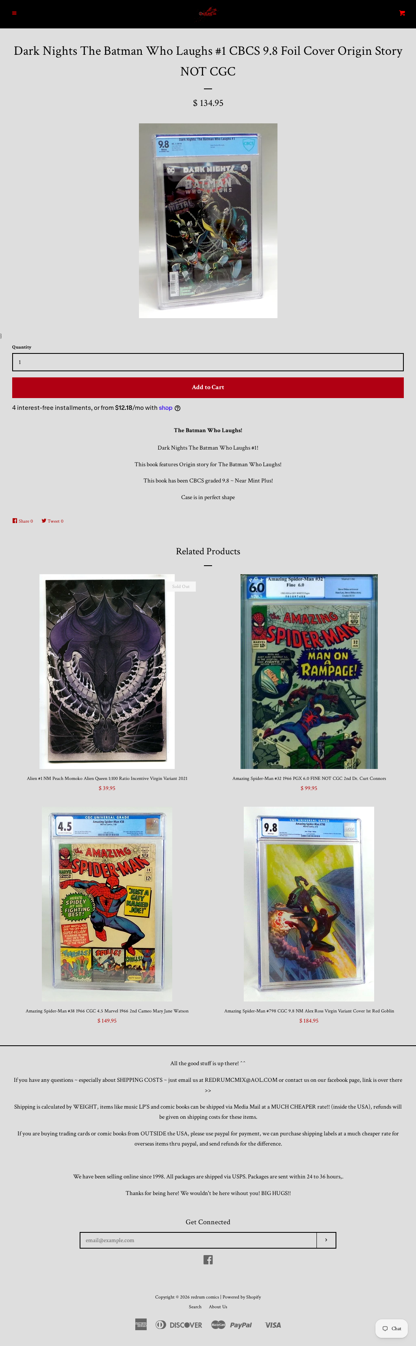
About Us (218, 1307)
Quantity (21, 347)
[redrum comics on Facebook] (208, 1262)
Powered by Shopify (242, 1297)
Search (195, 1307)
